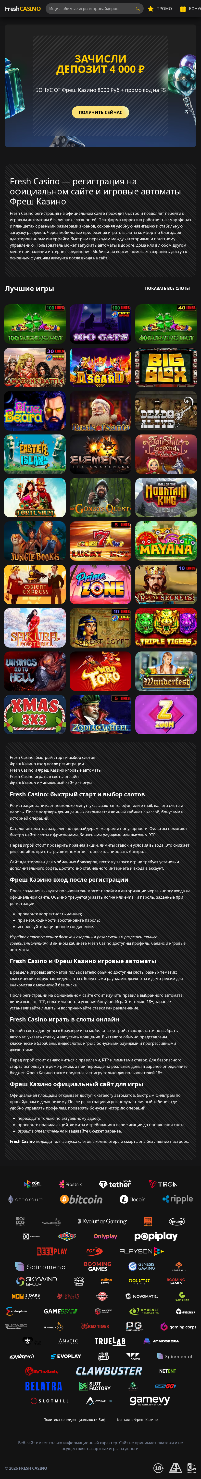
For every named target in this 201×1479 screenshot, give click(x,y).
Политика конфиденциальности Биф (74, 1419)
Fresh (23, 8)
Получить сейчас (100, 112)
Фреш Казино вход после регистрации (47, 763)
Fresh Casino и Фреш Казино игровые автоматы (55, 770)
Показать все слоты (167, 288)
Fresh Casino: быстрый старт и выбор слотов (52, 757)
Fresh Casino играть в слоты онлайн (44, 776)
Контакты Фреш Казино (137, 1419)
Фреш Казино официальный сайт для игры (51, 783)
